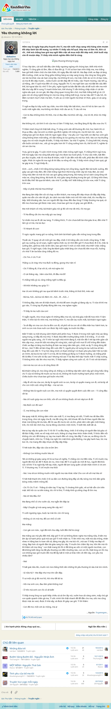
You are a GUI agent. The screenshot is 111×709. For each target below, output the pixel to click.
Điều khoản (81, 706)
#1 (107, 42)
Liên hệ (62, 706)
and (34, 617)
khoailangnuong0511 (17, 676)
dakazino (7, 37)
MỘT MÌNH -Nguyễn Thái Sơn (25, 665)
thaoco (12, 668)
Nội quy (71, 706)
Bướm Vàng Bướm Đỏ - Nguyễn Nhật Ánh (32, 656)
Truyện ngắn (30, 651)
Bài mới (19, 19)
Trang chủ (100, 706)
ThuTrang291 (15, 659)
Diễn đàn (7, 19)
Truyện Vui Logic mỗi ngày (24, 681)
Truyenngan (101, 612)
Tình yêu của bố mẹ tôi (22, 673)
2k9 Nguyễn (14, 684)
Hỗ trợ (91, 706)
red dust (13, 651)
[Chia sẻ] (103, 42)
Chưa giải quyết (7, 23)
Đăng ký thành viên (24, 23)
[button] (25, 19)
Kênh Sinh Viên (10, 706)
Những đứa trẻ (18, 648)
